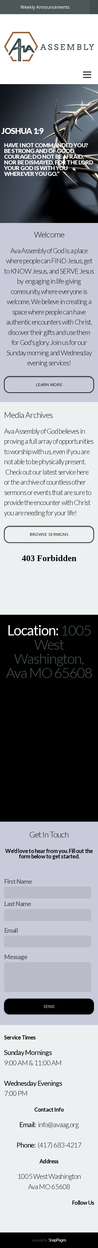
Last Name (17, 903)
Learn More (49, 384)
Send (49, 1006)
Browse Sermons (49, 534)
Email (11, 930)
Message (15, 957)
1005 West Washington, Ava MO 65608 (49, 651)
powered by (49, 1240)
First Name (18, 881)
